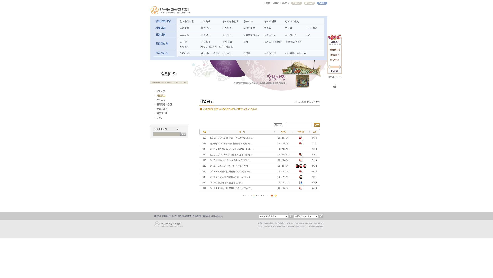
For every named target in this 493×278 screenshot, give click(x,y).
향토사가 (248, 21)
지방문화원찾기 (209, 46)
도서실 (288, 28)
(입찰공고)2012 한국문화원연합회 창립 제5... (231, 143)
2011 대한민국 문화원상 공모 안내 (226, 182)
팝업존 (246, 53)
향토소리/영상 (292, 21)
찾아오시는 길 (226, 46)
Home (298, 102)
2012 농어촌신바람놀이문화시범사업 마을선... (232, 149)
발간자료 (184, 28)
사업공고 (205, 35)
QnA (308, 35)
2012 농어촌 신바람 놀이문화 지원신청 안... (230, 160)
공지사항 (184, 35)
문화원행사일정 (251, 35)
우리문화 (205, 28)
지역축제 (205, 21)
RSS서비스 (185, 53)
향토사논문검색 (230, 21)
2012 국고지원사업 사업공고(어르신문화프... (231, 171)
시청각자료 (249, 28)
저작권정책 (270, 53)
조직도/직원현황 (273, 41)
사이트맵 (226, 53)
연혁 (245, 41)
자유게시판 (291, 35)
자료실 (267, 28)
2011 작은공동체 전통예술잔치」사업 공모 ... (231, 177)
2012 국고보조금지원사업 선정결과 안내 (229, 166)
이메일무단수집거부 (295, 53)
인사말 (183, 41)
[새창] (296, 3)
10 (267, 195)
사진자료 (226, 28)
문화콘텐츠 (311, 28)
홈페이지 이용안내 (210, 53)
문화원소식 (270, 35)
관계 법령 (227, 41)
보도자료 (226, 35)
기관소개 (205, 41)
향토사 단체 (270, 21)
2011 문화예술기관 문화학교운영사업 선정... (231, 188)
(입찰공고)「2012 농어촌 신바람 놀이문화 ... (231, 154)
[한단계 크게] (337, 77)
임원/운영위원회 (293, 41)
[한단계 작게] (340, 77)
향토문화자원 (187, 21)
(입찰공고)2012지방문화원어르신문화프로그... (232, 138)
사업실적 (184, 46)
